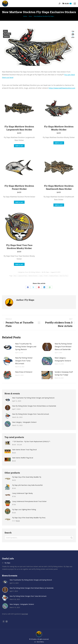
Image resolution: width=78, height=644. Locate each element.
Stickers (6, 36)
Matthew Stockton (33, 275)
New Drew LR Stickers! (23, 372)
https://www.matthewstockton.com (62, 88)
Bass (15, 275)
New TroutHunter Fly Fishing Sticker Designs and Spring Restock (25, 347)
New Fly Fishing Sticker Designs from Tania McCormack (24, 361)
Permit (46, 275)
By (45, 272)
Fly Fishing (7, 34)
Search (71, 538)
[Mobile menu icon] (75, 3)
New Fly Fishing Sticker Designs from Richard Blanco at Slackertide (63, 347)
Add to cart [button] (19, 146)
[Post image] (7, 347)
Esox (5, 31)
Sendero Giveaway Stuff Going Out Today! (64, 373)
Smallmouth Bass (53, 275)
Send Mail (24, 614)
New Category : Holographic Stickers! (63, 359)
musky (41, 275)
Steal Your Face (64, 275)
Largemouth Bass (22, 275)
